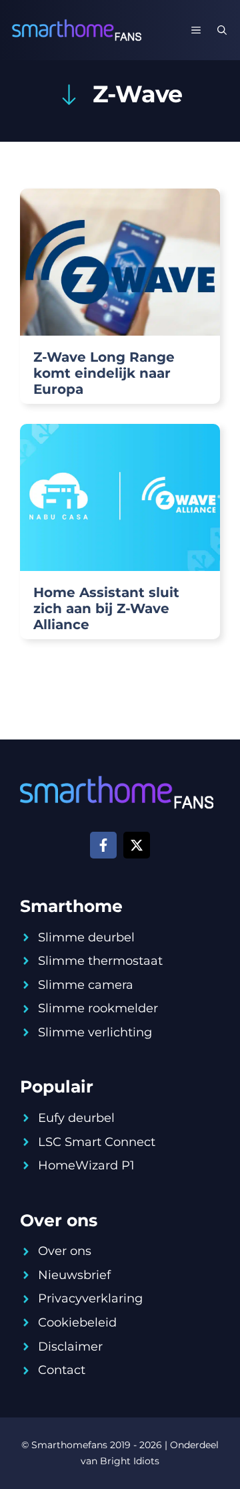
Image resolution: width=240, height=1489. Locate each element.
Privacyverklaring (90, 1298)
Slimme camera (85, 985)
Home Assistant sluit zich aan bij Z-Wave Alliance (106, 608)
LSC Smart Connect (96, 1142)
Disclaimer (70, 1346)
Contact (61, 1370)
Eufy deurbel (76, 1118)
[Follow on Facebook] (103, 845)
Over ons (64, 1251)
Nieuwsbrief (74, 1275)
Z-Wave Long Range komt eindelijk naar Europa (104, 373)
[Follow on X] (136, 845)
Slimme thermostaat (100, 960)
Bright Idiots (129, 1461)
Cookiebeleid (77, 1322)
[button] (222, 30)
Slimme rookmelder (98, 1008)
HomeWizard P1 (86, 1165)
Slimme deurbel (86, 937)
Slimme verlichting (95, 1032)
